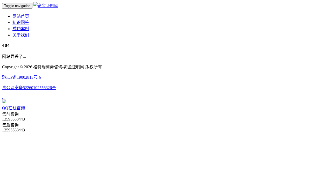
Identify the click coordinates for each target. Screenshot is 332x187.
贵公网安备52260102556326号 (29, 87)
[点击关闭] (2, 97)
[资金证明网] (45, 5)
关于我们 (20, 35)
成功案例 (20, 28)
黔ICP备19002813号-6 (21, 77)
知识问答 (20, 22)
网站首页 (20, 16)
